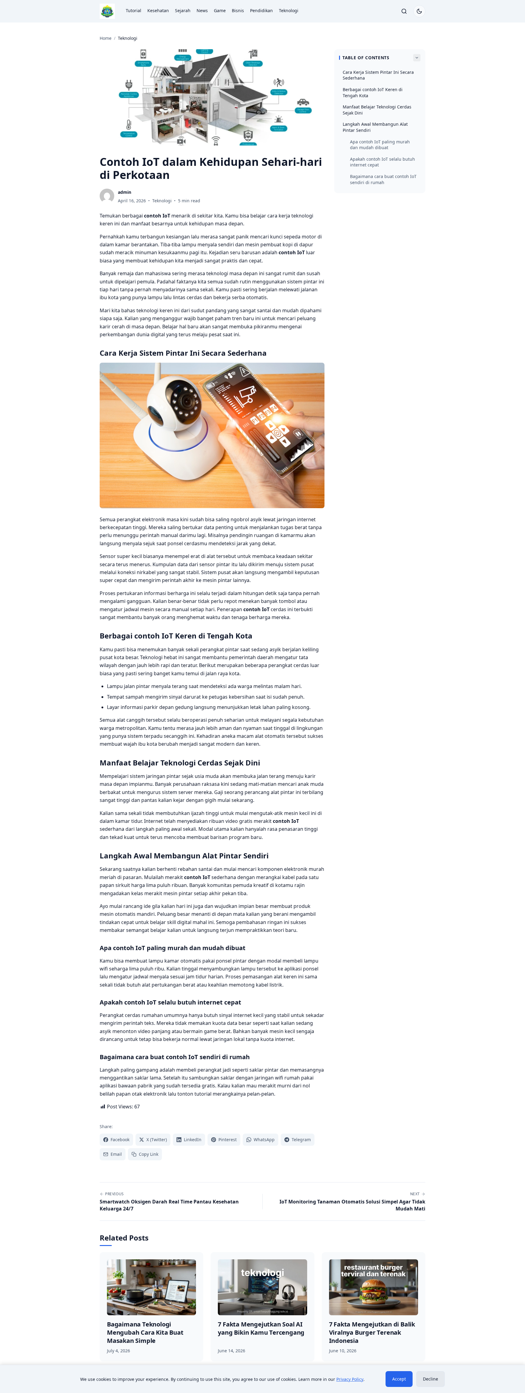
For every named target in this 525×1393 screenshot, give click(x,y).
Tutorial (133, 10)
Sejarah (182, 10)
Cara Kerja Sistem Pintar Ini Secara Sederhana (378, 75)
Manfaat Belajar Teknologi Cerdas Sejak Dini (377, 110)
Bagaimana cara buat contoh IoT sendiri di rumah (383, 179)
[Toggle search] (404, 11)
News (202, 10)
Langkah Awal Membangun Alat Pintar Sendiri (375, 127)
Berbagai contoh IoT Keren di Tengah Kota (373, 92)
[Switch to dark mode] (419, 11)
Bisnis (238, 10)
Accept (399, 1379)
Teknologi (288, 10)
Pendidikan (261, 10)
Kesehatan (158, 10)
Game (220, 10)
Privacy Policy (349, 1379)
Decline (430, 1379)
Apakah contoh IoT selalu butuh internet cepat (382, 162)
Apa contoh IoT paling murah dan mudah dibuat (380, 145)
